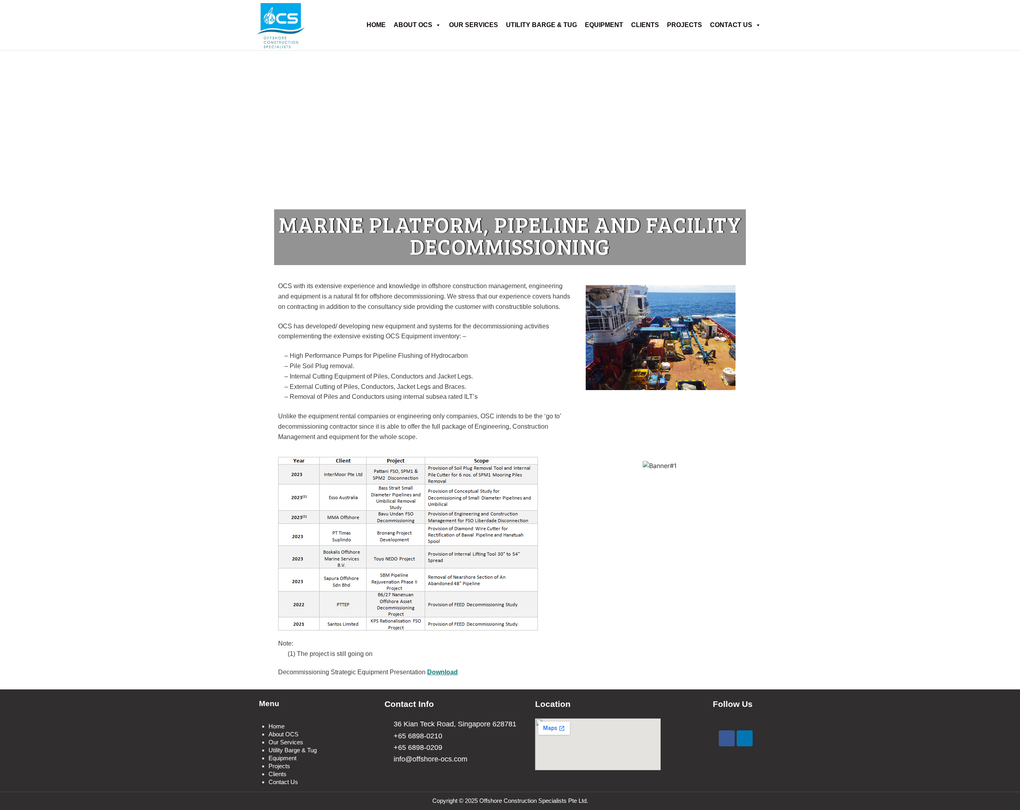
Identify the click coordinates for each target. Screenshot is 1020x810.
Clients (645, 24)
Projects (684, 24)
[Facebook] (727, 738)
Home (376, 24)
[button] (593, 339)
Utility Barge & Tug (541, 24)
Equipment (604, 24)
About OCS (413, 24)
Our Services (473, 24)
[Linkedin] (745, 738)
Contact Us (731, 24)
